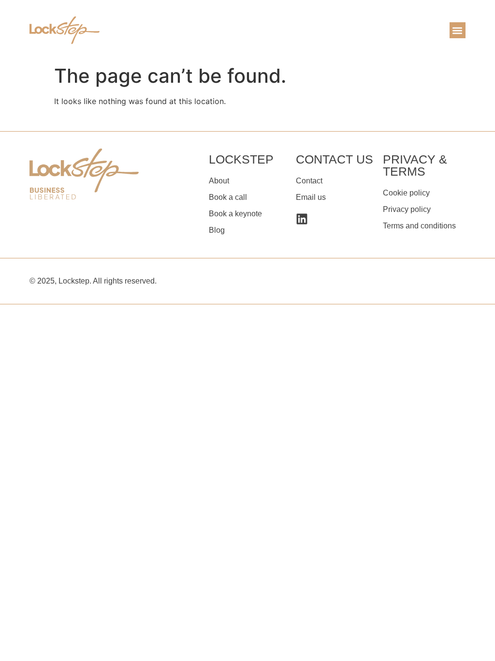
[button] (458, 30)
